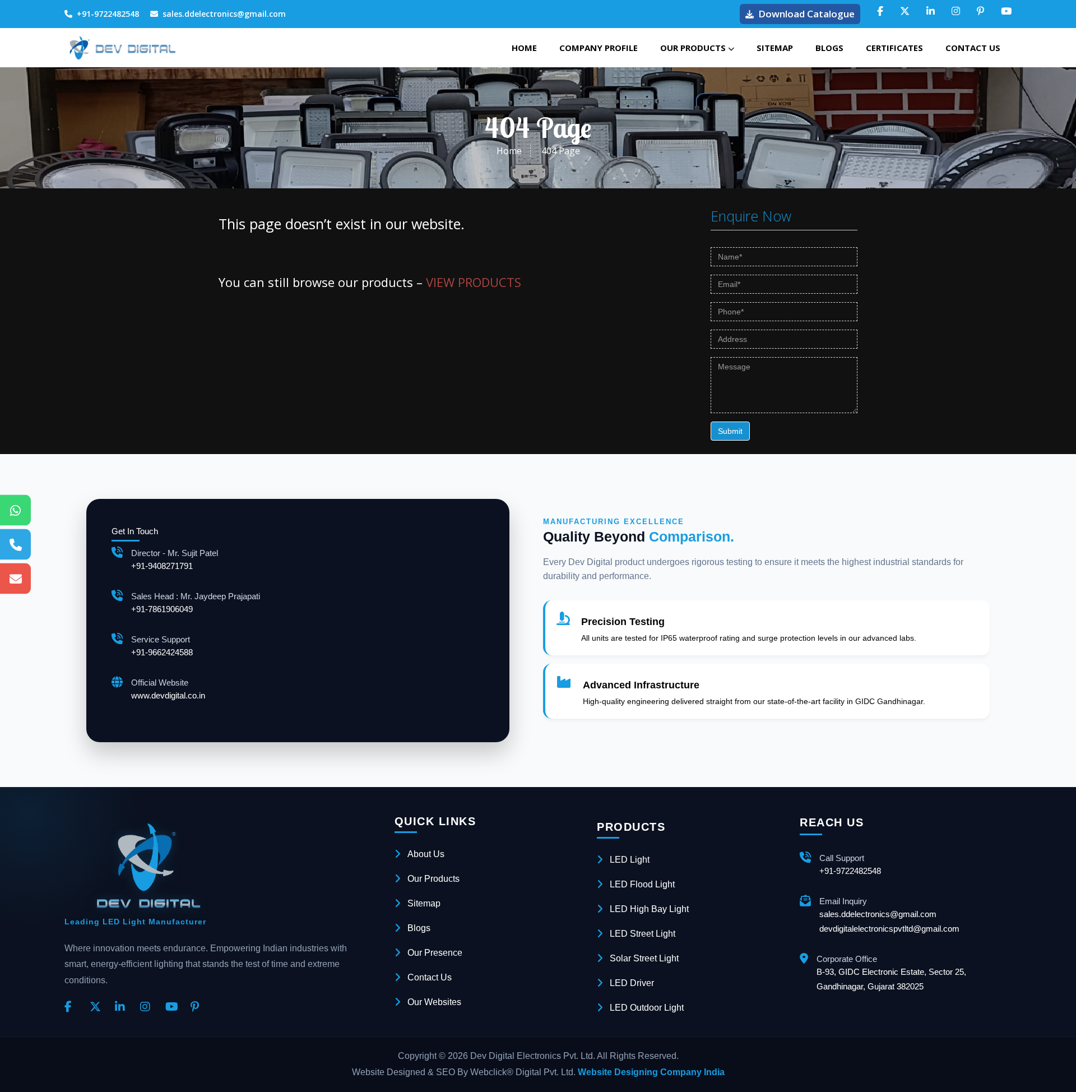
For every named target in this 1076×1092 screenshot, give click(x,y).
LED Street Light (642, 933)
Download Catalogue (806, 13)
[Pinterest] (199, 1007)
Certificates (894, 47)
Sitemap (775, 47)
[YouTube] (173, 1007)
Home (524, 47)
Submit (730, 431)
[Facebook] (72, 1007)
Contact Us (972, 47)
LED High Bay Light (649, 909)
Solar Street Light (644, 958)
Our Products (694, 47)
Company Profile (598, 47)
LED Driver (632, 983)
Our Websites (434, 1002)
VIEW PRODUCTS (473, 282)
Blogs (829, 47)
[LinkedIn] (123, 1007)
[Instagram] (148, 1007)
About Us (425, 854)
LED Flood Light (642, 884)
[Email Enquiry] (15, 578)
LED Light (630, 859)
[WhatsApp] (15, 510)
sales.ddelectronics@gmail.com (224, 13)
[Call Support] (15, 544)
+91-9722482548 (108, 13)
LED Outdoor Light (647, 1007)
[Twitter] (98, 1007)
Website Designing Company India (651, 1072)
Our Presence (434, 952)
